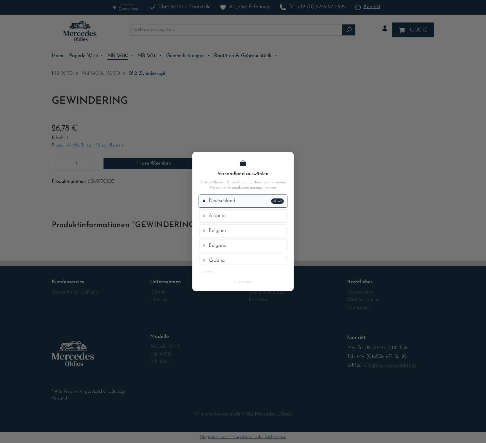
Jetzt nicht (243, 281)
